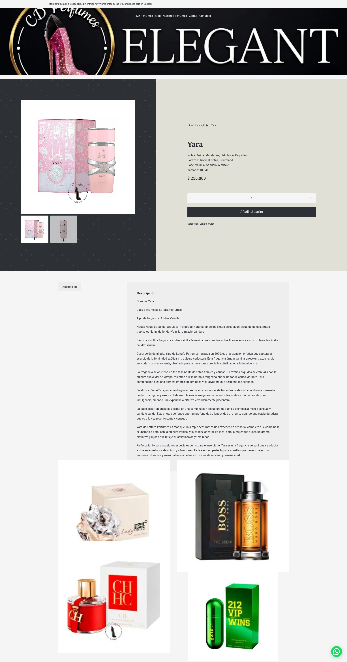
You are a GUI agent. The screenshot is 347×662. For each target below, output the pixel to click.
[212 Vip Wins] (233, 616)
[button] (336, 651)
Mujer (211, 223)
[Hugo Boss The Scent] (233, 516)
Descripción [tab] (69, 287)
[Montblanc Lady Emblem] (114, 516)
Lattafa (203, 223)
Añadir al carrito (251, 212)
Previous (24, 157)
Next (132, 157)
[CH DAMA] (114, 597)
